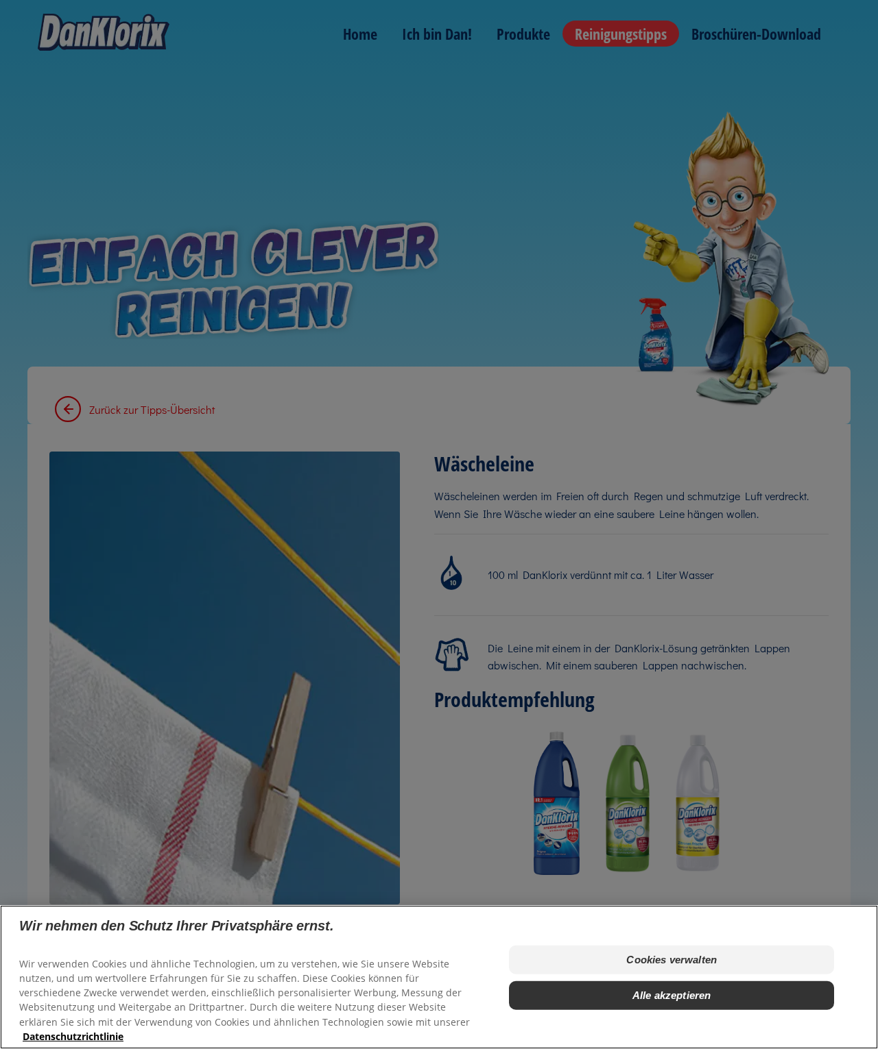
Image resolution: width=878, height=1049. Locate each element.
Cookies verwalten (671, 959)
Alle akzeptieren (671, 995)
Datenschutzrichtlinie (73, 1035)
